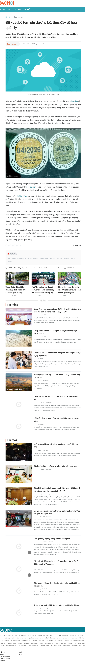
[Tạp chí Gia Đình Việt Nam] (36, 337)
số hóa (14, 258)
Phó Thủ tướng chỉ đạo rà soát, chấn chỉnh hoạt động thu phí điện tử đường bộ (43, 290)
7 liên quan (50, 541)
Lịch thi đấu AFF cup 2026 (19, 638)
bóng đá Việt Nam (61, 643)
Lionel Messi (81, 643)
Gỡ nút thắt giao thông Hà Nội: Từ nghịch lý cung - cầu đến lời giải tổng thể (69, 290)
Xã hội (8, 17)
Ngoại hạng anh (76, 645)
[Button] (17, 44)
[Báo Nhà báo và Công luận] (8, 295)
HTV (72, 258)
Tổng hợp (21, 655)
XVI (2, 638)
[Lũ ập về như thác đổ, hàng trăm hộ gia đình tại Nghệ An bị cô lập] (19, 338)
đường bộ (21, 258)
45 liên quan (48, 494)
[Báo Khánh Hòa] (36, 469)
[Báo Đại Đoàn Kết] (34, 295)
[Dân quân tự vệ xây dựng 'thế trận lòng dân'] (19, 546)
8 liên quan (47, 315)
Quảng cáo (2, 660)
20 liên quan (47, 336)
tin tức (70, 643)
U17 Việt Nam (22, 645)
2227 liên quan (47, 516)
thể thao (34, 640)
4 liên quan (40, 358)
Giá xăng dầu (34, 643)
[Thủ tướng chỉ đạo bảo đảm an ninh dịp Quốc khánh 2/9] (19, 452)
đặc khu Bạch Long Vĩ (63, 638)
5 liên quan (46, 380)
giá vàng (7, 638)
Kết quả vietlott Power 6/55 (9, 645)
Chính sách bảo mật (5, 658)
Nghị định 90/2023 (32, 258)
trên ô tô (52, 258)
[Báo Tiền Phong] (36, 608)
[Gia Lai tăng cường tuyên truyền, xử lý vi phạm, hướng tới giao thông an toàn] (19, 518)
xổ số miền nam (15, 640)
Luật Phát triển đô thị (62, 635)
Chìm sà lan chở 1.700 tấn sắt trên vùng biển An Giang (56, 605)
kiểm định (74, 101)
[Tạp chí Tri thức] (35, 358)
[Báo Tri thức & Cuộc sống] (11, 44)
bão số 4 (3, 643)
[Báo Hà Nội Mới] (60, 295)
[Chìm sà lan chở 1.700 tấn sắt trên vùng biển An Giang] (19, 612)
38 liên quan (35, 44)
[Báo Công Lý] (35, 517)
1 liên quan (48, 469)
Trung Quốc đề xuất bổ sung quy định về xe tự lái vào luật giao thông (16, 290)
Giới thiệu (2, 655)
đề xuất (66, 258)
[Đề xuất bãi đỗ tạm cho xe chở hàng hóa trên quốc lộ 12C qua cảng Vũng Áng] (19, 569)
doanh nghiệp (26, 640)
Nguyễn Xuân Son (43, 635)
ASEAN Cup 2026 (74, 635)
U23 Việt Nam (5, 640)
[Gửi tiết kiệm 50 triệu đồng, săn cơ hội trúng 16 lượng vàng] (19, 426)
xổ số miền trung (50, 638)
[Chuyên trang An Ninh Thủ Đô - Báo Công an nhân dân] (35, 450)
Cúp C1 (83, 635)
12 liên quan (47, 589)
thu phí (10, 262)
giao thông (30, 187)
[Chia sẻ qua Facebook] (7, 245)
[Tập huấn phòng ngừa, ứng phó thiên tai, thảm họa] (19, 474)
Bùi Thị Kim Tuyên (56, 645)
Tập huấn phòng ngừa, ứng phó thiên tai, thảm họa (55, 466)
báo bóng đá (49, 640)
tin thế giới (66, 645)
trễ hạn (59, 258)
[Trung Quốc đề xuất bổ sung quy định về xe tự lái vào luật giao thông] (17, 278)
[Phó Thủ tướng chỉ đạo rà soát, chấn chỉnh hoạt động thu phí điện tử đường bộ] (43, 278)
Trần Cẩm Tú (58, 640)
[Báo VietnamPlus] (36, 315)
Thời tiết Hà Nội (44, 645)
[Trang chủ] (7, 4)
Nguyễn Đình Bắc (33, 638)
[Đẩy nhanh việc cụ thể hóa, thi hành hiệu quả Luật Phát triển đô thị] (19, 591)
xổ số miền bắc (23, 635)
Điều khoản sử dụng (5, 656)
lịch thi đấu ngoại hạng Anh (9, 635)
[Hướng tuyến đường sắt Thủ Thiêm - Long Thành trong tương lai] (19, 382)
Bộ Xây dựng (21, 196)
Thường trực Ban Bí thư (46, 643)
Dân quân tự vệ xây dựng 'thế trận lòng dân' (52, 539)
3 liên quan (47, 567)
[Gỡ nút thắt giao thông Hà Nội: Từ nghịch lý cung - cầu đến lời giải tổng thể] (69, 278)
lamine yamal (12, 643)
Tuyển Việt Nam (68, 640)
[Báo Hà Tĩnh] (36, 567)
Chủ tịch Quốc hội (33, 645)
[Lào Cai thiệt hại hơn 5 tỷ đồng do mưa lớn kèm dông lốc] (19, 404)
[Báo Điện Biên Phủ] (38, 542)
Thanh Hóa (74, 638)
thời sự (52, 635)
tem (9, 258)
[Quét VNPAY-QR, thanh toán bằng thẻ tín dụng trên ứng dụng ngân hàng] (19, 360)
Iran (75, 643)
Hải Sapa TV (33, 635)
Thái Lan (41, 640)
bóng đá (26, 643)
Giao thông (18, 17)
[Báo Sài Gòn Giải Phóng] (36, 589)
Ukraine (20, 643)
